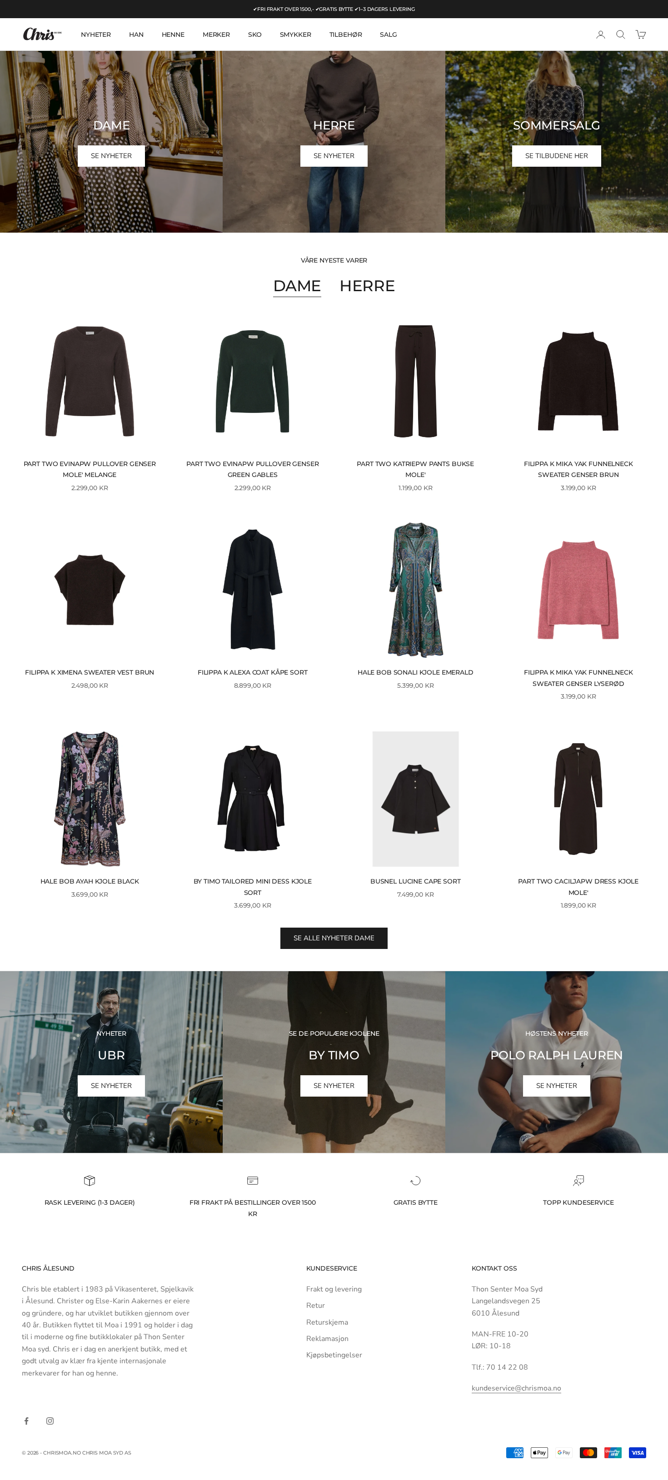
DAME (297, 285)
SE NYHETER (111, 155)
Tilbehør (345, 34)
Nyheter (96, 34)
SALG (388, 34)
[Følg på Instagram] (50, 1420)
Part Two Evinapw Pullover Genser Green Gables (252, 469)
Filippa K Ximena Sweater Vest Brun (89, 672)
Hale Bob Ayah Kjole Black (89, 881)
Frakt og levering (334, 1289)
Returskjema (327, 1322)
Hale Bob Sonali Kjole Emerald (416, 672)
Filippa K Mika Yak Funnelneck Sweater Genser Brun (578, 469)
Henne (173, 34)
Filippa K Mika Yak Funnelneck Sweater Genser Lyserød (578, 677)
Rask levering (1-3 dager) (90, 1202)
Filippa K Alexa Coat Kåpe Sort (253, 672)
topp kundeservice (578, 1202)
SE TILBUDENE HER (556, 155)
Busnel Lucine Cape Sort (415, 881)
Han (136, 34)
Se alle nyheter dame (334, 938)
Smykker (295, 34)
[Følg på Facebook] (26, 1420)
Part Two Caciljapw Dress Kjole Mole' (578, 886)
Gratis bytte (416, 1202)
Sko (255, 34)
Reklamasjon (327, 1339)
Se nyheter (111, 1085)
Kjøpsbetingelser (334, 1355)
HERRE (367, 285)
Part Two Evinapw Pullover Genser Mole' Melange (90, 469)
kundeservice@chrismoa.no (516, 1388)
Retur (315, 1306)
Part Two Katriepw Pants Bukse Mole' (415, 469)
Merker (216, 34)
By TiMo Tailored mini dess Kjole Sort (253, 886)
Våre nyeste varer (334, 260)
